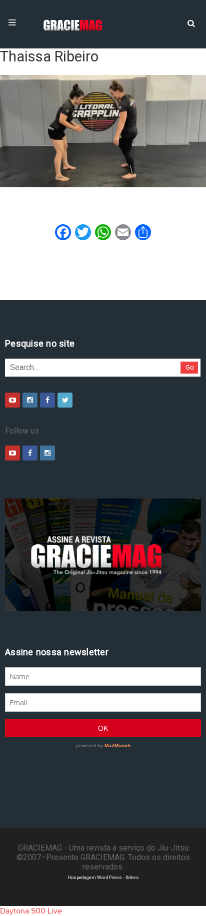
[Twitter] (65, 400)
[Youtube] (12, 400)
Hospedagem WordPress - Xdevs (103, 877)
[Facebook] (47, 400)
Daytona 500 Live (31, 911)
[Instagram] (30, 400)
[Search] (191, 22)
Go (190, 367)
